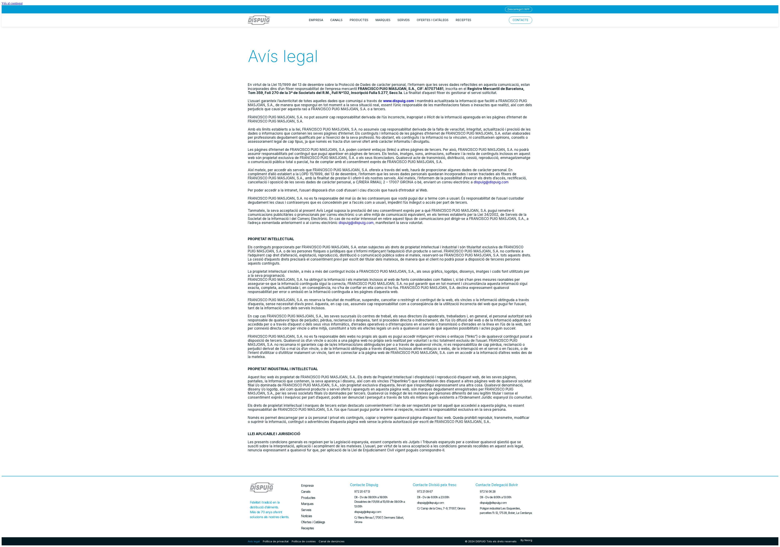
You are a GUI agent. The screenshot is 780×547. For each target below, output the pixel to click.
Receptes (463, 20)
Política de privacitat (276, 541)
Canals (336, 20)
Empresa (316, 20)
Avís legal (254, 541)
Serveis (404, 20)
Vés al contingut (12, 3)
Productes (359, 20)
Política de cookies (304, 541)
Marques (382, 20)
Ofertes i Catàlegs (432, 20)
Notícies (306, 516)
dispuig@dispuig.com (491, 182)
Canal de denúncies (331, 541)
